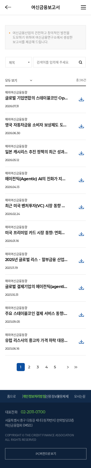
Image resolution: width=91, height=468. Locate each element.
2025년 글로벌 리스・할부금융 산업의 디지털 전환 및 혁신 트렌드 (38, 259)
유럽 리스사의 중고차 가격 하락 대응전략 (38, 340)
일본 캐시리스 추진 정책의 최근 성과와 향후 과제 (38, 152)
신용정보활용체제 (57, 396)
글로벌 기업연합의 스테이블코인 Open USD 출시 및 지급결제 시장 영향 (38, 98)
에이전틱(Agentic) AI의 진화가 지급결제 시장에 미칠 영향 (38, 178)
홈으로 (11, 396)
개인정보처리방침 (34, 396)
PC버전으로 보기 (46, 454)
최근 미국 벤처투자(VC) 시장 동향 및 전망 (38, 205)
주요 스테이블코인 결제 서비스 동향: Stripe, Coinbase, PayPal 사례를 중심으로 (38, 313)
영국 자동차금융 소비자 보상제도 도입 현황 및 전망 (38, 125)
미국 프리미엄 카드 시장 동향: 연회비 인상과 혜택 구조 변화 (38, 232)
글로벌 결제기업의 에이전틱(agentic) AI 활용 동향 (38, 286)
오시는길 (79, 396)
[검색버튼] (80, 62)
